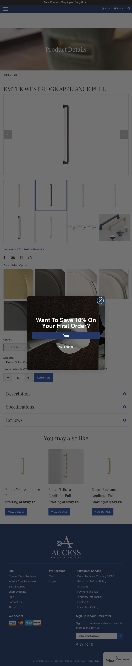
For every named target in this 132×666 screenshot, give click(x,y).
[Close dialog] (100, 301)
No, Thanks (66, 346)
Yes (66, 335)
